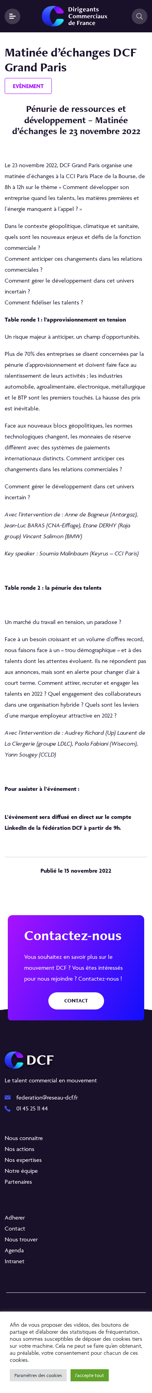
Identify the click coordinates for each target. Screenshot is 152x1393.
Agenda (14, 1250)
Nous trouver (21, 1239)
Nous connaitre (24, 1138)
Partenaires (18, 1181)
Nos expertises (23, 1159)
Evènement (28, 86)
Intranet (15, 1261)
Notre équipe (21, 1170)
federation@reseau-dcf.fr (47, 1097)
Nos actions (19, 1149)
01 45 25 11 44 (32, 1108)
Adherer (15, 1217)
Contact (76, 1000)
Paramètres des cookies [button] (38, 1375)
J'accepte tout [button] (89, 1375)
